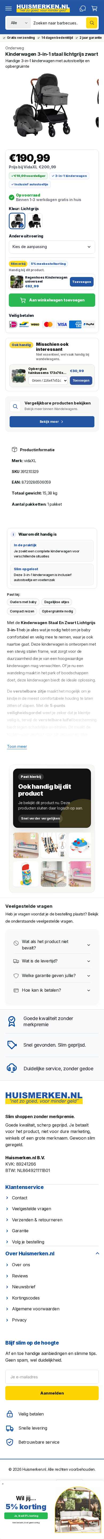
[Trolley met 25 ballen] (26, 874)
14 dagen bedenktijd (57, 38)
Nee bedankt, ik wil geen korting (26, 1522)
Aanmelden (52, 1393)
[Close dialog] (2, 1483)
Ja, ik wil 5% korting (26, 1515)
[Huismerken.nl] (44, 1098)
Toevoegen (81, 282)
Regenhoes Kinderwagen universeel (46, 279)
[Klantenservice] (83, 8)
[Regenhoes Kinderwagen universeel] (16, 281)
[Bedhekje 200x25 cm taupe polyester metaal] (53, 874)
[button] (8, 8)
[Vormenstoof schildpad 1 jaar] (81, 845)
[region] (52, 105)
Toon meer (17, 746)
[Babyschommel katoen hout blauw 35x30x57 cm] (53, 845)
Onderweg (14, 47)
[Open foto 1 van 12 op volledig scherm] (41, 105)
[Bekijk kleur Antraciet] (34, 221)
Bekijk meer (49, 422)
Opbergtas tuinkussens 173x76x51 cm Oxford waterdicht (47, 371)
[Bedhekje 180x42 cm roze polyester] (81, 874)
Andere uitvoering (26, 236)
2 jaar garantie (90, 38)
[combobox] (65, 23)
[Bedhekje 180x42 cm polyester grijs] (26, 845)
